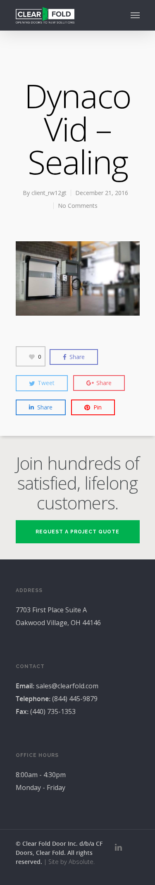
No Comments (78, 205)
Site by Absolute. (71, 862)
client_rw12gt (49, 193)
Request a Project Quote (77, 532)
